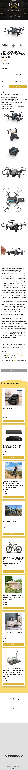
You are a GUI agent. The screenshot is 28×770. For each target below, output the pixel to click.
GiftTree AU (15, 354)
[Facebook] (6, 756)
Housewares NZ (19, 737)
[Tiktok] (19, 756)
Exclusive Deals (13, 746)
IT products (22, 743)
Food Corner (8, 749)
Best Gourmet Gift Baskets (20, 734)
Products (8, 725)
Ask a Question (4, 369)
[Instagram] (17, 756)
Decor (21, 728)
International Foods (7, 752)
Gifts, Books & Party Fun (7, 734)
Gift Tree (3, 60)
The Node (15, 360)
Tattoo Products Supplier (14, 740)
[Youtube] (15, 756)
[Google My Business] (13, 756)
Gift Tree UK (15, 357)
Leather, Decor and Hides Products (10, 743)
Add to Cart (18, 86)
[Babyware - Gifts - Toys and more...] (14, 7)
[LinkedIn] (11, 756)
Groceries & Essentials (18, 749)
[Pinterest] (22, 756)
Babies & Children (9, 728)
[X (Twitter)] (9, 756)
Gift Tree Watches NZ (10, 737)
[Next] (24, 709)
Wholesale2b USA (22, 746)
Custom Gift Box (7, 731)
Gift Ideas (22, 731)
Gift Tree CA (20, 355)
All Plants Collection (17, 725)
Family (16, 728)
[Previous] (3, 709)
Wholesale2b (4, 746)
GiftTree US (8, 355)
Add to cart (13, 421)
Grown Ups (15, 731)
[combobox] (17, 74)
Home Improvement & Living (19, 752)
